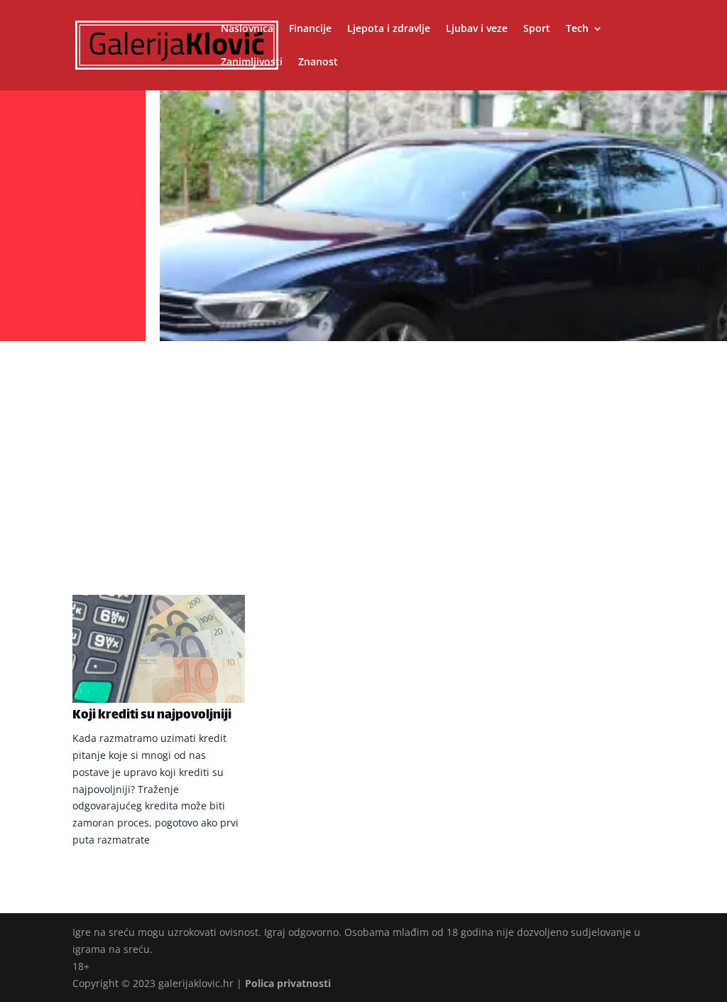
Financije (310, 29)
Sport (536, 29)
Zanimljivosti (252, 62)
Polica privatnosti (288, 983)
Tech (577, 29)
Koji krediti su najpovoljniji (151, 715)
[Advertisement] (363, 452)
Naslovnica (247, 29)
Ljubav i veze (477, 29)
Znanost (318, 62)
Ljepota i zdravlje (388, 29)
